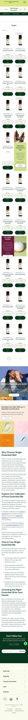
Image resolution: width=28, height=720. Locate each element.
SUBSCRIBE (22, 651)
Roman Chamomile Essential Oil (20, 307)
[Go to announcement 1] (12, 5)
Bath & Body (16, 13)
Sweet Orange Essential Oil (7, 116)
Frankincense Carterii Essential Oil (20, 190)
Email (11, 644)
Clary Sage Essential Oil (8, 189)
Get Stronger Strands (20, 165)
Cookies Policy (18, 708)
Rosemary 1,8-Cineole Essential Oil (20, 222)
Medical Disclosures (19, 710)
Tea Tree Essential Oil (8, 147)
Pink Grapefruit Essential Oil (20, 116)
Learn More (14, 395)
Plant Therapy (16, 704)
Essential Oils (6, 13)
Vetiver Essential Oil (20, 274)
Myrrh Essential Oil (20, 339)
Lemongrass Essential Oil (7, 340)
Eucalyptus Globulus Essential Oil (8, 222)
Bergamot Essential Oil (20, 83)
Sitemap (14, 712)
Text (17, 644)
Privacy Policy (10, 708)
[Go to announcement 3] (16, 5)
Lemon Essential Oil (20, 50)
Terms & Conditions (8, 710)
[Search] (20, 9)
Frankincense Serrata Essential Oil (7, 275)
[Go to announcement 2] (14, 5)
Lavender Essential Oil (7, 50)
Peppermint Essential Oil (8, 83)
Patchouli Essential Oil (7, 306)
